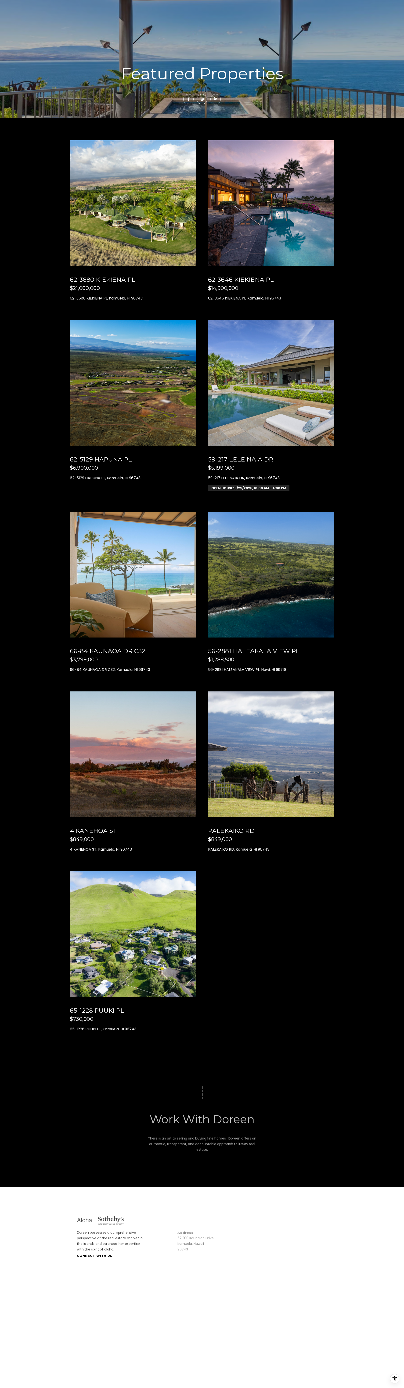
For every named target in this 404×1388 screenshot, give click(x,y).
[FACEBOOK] (188, 99)
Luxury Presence (171, 1293)
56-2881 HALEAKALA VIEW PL (253, 651)
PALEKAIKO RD (231, 831)
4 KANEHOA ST (93, 831)
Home (219, 1363)
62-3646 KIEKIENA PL (241, 279)
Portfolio (266, 1363)
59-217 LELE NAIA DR (240, 459)
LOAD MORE (202, 1067)
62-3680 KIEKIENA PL (102, 279)
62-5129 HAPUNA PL (101, 459)
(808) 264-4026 (258, 1218)
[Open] (133, 203)
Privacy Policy (305, 1293)
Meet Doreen (242, 1363)
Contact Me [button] (202, 1158)
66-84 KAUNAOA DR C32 (107, 651)
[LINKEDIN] (215, 99)
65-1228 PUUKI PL (97, 1010)
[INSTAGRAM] (202, 99)
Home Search (291, 1363)
